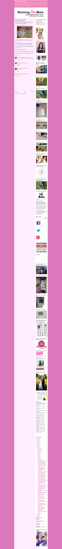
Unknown (18, 73)
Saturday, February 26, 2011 (24, 73)
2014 (38, 443)
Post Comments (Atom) (22, 93)
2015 (38, 442)
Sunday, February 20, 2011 (24, 68)
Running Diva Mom (21, 1)
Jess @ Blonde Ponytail (21, 57)
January (39, 513)
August (39, 452)
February (39, 459)
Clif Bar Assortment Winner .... (42, 484)
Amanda (18, 68)
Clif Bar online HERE (22, 25)
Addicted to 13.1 (40, 505)
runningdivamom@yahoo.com (40, 24)
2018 (38, 438)
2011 (38, 446)
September (39, 451)
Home (25, 91)
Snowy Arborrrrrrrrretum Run (42, 471)
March (39, 458)
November (39, 449)
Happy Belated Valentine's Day (42, 492)
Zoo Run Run (38, 523)
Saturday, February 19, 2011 (29, 57)
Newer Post (16, 91)
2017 (38, 439)
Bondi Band (38, 518)
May (38, 456)
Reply (18, 65)
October (39, 450)
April (38, 457)
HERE (24, 23)
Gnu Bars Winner (40, 510)
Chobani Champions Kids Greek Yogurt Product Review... (41, 482)
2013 (38, 444)
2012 (38, 445)
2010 (38, 514)
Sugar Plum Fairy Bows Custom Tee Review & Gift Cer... (42, 501)
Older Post (32, 91)
